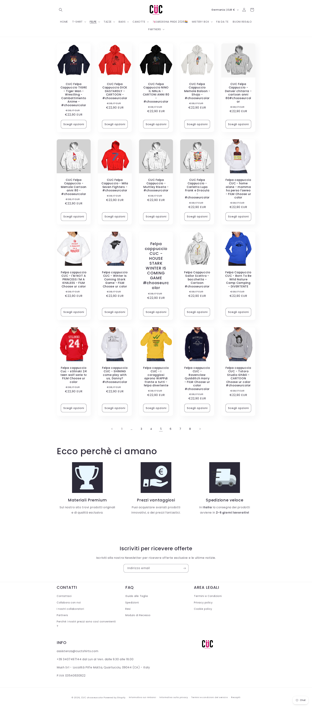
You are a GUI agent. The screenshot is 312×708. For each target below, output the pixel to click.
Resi (128, 609)
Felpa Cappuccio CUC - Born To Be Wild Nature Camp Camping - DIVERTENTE (238, 279)
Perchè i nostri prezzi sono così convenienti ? (86, 624)
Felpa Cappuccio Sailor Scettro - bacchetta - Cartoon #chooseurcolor (197, 279)
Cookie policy (203, 609)
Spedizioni (132, 602)
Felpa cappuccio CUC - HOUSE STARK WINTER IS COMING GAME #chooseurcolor (156, 265)
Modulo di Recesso (137, 615)
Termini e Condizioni (208, 596)
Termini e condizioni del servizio (209, 697)
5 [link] (161, 429)
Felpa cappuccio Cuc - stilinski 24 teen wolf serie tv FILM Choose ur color (73, 375)
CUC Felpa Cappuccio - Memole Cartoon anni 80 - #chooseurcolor (73, 187)
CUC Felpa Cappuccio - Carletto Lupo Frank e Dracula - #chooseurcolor (197, 188)
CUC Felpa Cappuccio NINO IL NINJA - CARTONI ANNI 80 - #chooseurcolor (156, 92)
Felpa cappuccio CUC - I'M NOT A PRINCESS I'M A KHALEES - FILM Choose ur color (73, 279)
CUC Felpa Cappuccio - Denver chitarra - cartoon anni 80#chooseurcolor (238, 92)
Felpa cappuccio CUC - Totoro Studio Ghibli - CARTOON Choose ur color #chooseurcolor (238, 376)
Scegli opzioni (73, 124)
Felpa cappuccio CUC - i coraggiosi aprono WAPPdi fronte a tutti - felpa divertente (156, 376)
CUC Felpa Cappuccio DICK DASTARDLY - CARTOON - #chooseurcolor (114, 91)
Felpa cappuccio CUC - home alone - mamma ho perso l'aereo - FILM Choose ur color (238, 188)
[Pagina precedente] (112, 429)
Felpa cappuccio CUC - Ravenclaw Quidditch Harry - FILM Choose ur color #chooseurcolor (197, 378)
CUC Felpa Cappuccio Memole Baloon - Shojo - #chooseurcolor (197, 91)
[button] (61, 10)
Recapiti (235, 697)
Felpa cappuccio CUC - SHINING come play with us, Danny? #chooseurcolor (115, 375)
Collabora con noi (69, 602)
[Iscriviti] (184, 568)
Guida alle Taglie (136, 596)
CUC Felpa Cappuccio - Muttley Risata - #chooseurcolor (156, 185)
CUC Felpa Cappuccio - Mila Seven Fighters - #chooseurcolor (114, 185)
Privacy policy (203, 602)
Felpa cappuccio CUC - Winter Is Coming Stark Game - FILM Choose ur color (115, 279)
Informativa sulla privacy (173, 697)
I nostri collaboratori (70, 609)
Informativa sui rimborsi (142, 697)
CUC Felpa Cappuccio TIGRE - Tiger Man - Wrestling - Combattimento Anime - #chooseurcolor (73, 94)
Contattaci (64, 596)
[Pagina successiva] (200, 429)
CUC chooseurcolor (92, 697)
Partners (62, 615)
